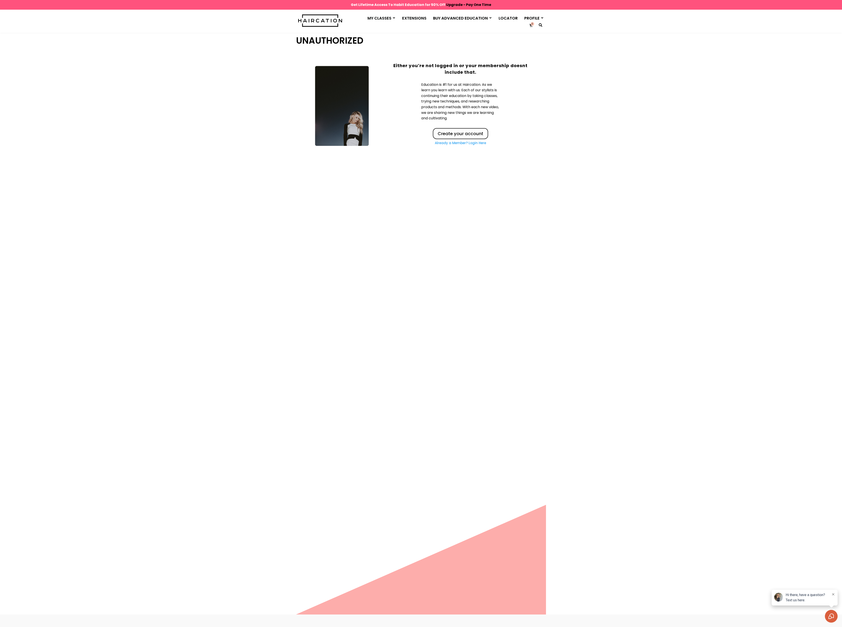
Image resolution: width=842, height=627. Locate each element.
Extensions (414, 18)
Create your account (460, 134)
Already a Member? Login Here (460, 143)
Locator (508, 18)
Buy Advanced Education (460, 18)
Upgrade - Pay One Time (468, 4)
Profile (532, 18)
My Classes (379, 18)
